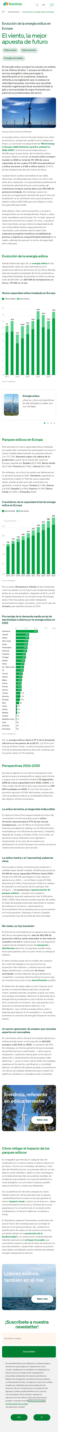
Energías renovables (13, 58)
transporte (42, 945)
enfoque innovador (35, 1240)
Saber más (42, 1120)
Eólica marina (10, 50)
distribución (8, 948)
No (19, 1417)
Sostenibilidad (13, 12)
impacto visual (16, 1202)
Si (42, 1417)
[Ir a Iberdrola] (13, 4)
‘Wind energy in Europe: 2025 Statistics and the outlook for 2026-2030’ (28, 147)
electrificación (39, 980)
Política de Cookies (36, 1401)
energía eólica (39, 264)
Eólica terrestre (29, 50)
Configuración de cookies (17, 1404)
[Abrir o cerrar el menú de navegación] (52, 5)
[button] (44, 423)
